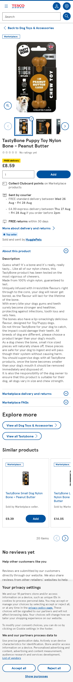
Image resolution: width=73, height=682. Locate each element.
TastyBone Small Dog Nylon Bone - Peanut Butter (24, 495)
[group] (25, 493)
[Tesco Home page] (18, 6)
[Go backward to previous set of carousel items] (57, 538)
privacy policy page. (40, 607)
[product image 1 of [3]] (36, 77)
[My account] (57, 6)
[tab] (23, 126)
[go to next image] (65, 126)
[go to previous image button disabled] (8, 126)
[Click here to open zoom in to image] (8, 106)
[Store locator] (67, 6)
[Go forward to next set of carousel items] (65, 538)
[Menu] (6, 6)
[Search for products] (67, 16)
